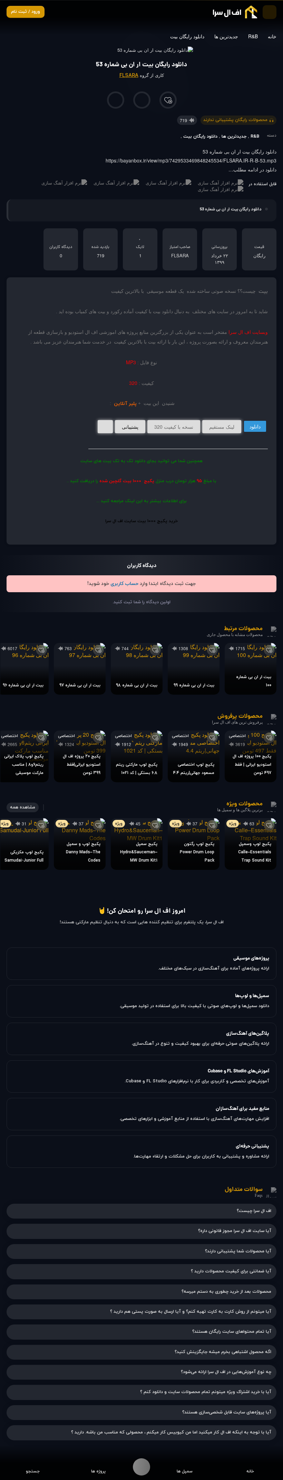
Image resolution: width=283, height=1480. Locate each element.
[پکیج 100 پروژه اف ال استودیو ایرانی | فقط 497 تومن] (250, 756)
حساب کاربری (124, 583)
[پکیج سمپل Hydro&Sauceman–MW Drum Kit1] (137, 844)
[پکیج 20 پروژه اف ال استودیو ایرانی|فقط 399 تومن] (80, 756)
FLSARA (128, 75)
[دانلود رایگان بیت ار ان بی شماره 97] (80, 669)
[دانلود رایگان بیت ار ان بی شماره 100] (250, 669)
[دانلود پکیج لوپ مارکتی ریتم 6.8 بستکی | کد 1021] (137, 756)
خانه (272, 36)
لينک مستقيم (221, 426)
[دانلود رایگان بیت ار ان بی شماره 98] (137, 669)
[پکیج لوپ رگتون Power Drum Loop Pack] (193, 844)
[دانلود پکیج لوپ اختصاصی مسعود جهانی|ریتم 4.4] (193, 756)
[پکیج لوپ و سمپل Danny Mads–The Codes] (80, 844)
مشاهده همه (22, 807)
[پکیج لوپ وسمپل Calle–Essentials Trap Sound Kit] (250, 844)
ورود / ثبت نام (25, 12)
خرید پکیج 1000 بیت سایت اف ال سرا (141, 521)
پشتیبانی (130, 426)
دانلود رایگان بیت (187, 36)
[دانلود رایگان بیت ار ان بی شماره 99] (193, 669)
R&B (253, 36)
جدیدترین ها (226, 36)
